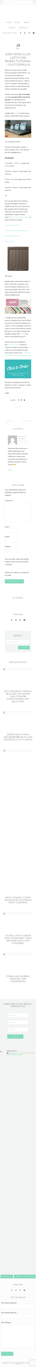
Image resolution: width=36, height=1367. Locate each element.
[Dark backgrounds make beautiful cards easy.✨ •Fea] (18, 1144)
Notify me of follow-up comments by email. (17, 574)
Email (7, 537)
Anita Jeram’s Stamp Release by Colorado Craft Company (18, 900)
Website (7, 546)
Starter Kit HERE (13, 345)
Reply (10, 470)
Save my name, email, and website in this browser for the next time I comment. (17, 561)
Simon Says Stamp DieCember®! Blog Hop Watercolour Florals (18, 737)
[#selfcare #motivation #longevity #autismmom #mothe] (18, 1060)
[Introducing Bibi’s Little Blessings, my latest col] (18, 1095)
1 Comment (18, 406)
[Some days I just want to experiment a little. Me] (18, 1254)
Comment (9, 500)
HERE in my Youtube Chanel (19, 217)
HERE (16, 113)
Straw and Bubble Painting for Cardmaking (18, 979)
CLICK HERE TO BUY (12, 225)
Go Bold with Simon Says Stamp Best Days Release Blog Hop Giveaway (18, 939)
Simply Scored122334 (12, 236)
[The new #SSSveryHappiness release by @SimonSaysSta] (18, 1220)
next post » (27, 421)
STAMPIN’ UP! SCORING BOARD (16, 231)
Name (7, 527)
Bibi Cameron (18, 9)
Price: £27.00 (9, 241)
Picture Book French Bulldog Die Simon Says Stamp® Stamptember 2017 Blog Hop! (18, 696)
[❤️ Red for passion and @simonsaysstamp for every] (18, 1184)
